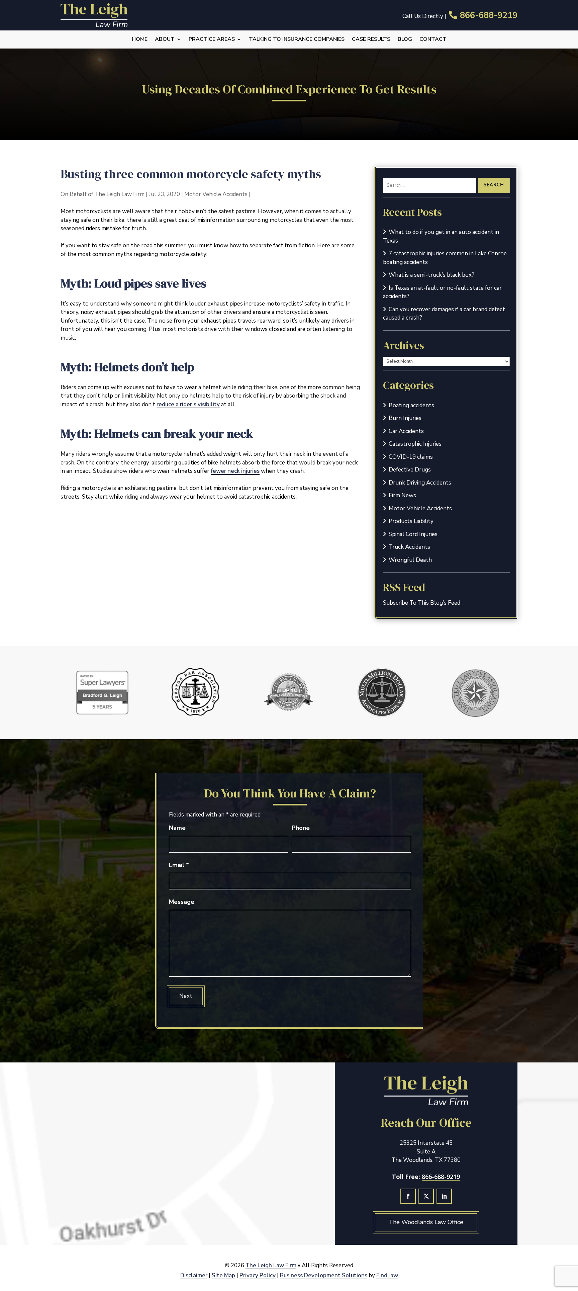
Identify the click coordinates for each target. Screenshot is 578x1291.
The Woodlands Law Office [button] (426, 1222)
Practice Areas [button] (212, 39)
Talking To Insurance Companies (297, 39)
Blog (405, 39)
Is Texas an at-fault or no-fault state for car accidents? (442, 292)
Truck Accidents (409, 547)
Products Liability (411, 521)
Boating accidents (411, 405)
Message (181, 902)
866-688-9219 (488, 15)
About (165, 39)
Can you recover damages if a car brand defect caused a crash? (444, 314)
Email (179, 865)
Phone (301, 828)
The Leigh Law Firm (119, 194)
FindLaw (387, 1275)
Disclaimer (193, 1275)
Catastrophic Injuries (415, 444)
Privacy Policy (257, 1275)
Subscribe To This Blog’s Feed (421, 603)
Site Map (223, 1275)
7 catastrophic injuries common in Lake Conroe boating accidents (445, 258)
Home (140, 39)
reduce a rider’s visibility (188, 404)
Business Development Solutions (323, 1275)
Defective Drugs (410, 470)
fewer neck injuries (235, 471)
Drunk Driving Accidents (420, 483)
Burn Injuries (405, 418)
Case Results (371, 39)
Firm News (402, 495)
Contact (433, 39)
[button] (571, 1242)
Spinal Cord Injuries (413, 534)
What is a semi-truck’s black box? (431, 275)
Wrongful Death (410, 560)
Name (177, 828)
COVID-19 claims (411, 457)
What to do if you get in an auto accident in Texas (441, 236)
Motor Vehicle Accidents (216, 194)
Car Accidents (406, 431)
